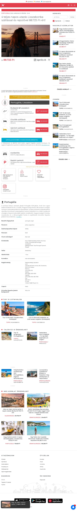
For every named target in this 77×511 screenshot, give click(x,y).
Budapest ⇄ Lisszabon (19, 108)
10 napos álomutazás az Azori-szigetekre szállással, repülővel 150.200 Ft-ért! (67, 54)
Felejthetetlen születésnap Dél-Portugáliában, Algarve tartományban (18, 374)
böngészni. (38, 97)
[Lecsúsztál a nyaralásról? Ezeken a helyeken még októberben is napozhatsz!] (32, 377)
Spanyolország (44, 380)
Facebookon (34, 91)
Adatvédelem (5, 464)
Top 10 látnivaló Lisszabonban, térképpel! (12, 318)
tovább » (19, 216)
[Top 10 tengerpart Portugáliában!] (6, 340)
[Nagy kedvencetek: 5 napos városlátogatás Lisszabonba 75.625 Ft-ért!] (12, 435)
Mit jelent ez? (45, 145)
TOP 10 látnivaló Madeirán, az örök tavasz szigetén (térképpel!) (38, 318)
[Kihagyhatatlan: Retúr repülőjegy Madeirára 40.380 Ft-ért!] (56, 44)
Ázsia (41, 461)
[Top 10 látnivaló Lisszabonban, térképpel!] (12, 315)
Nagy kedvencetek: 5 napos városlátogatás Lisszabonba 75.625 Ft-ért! (12, 438)
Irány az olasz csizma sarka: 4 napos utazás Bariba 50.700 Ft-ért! (12, 410)
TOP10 (8, 322)
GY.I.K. (3, 479)
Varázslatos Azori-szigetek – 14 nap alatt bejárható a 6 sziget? (44, 336)
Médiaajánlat (4, 469)
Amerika (42, 464)
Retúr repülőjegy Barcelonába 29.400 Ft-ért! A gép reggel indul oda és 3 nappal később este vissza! (38, 411)
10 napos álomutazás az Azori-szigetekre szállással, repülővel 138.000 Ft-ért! (67, 78)
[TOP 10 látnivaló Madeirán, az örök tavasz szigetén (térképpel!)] (38, 315)
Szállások (37, 1)
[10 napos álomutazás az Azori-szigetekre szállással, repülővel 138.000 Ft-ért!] (56, 79)
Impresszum (4, 466)
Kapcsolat (42, 479)
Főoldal (3, 459)
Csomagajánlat (47, 1)
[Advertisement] (26, 75)
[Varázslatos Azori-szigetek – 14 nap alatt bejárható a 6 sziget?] (32, 340)
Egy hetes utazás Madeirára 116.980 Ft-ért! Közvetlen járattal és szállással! (66, 66)
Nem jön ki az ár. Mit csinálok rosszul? (37, 166)
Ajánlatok (30, 1)
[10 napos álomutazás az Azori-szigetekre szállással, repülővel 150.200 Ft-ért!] (56, 55)
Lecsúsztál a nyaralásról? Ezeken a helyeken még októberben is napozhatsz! (44, 374)
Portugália (43, 342)
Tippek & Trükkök (6, 482)
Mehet (72, 17)
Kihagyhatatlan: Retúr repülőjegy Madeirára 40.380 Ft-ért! (66, 42)
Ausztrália (42, 469)
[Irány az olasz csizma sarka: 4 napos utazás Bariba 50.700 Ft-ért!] (12, 407)
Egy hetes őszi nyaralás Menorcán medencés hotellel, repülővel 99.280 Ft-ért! (38, 438)
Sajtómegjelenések (6, 471)
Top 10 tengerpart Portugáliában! (18, 334)
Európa (42, 459)
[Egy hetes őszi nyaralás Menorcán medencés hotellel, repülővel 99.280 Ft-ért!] (38, 435)
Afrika (41, 466)
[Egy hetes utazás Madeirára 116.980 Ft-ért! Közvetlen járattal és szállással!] (56, 67)
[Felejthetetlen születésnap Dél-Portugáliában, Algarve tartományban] (6, 377)
